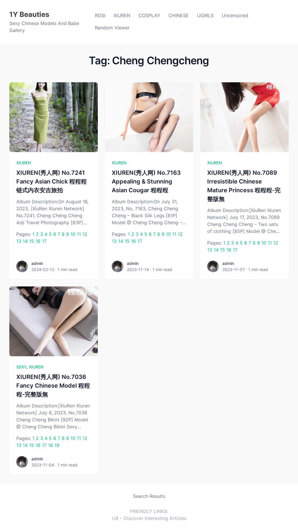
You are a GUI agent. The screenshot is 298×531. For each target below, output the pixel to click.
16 (38, 241)
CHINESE (178, 15)
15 (31, 241)
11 (79, 234)
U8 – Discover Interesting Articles (149, 518)
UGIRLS (205, 15)
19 (56, 445)
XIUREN (121, 15)
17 (44, 241)
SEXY (21, 366)
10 (72, 234)
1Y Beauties (29, 14)
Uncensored (235, 15)
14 (25, 241)
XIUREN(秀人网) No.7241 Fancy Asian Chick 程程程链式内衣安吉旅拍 (51, 181)
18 (50, 445)
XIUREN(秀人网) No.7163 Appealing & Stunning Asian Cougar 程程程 (146, 181)
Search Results (149, 496)
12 (84, 234)
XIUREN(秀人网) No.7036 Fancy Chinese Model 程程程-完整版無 (53, 385)
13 (18, 241)
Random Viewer (112, 28)
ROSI (100, 15)
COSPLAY (149, 15)
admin (37, 263)
